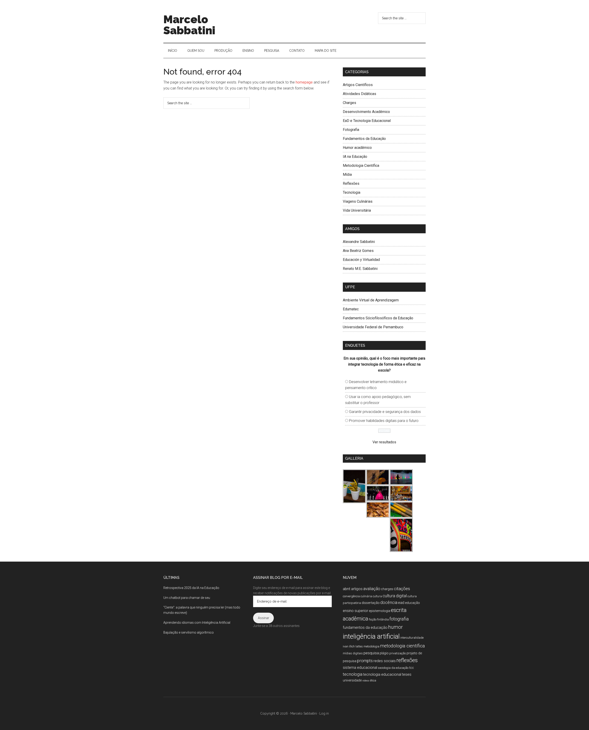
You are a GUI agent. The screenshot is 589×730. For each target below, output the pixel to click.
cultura (377, 596)
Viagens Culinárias (357, 201)
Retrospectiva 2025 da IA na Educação (191, 588)
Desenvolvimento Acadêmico (366, 112)
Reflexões (351, 183)
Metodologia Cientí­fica (361, 165)
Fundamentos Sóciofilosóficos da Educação (378, 318)
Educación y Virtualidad (361, 259)
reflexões (407, 660)
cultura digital (395, 595)
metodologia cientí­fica (402, 646)
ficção (372, 619)
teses (406, 674)
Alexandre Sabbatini (359, 241)
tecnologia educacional (382, 674)
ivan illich (349, 646)
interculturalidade (412, 637)
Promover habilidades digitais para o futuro (384, 420)
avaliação (371, 588)
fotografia (399, 619)
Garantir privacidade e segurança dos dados (385, 412)
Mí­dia (347, 174)
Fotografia (351, 129)
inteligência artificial (371, 636)
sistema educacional (360, 667)
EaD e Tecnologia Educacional (367, 120)
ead (401, 602)
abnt (346, 588)
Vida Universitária (357, 210)
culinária (366, 596)
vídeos (365, 680)
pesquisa (371, 653)
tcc (411, 668)
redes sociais (384, 661)
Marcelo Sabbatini (189, 25)
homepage (304, 82)
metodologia (371, 646)
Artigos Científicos (358, 85)
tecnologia (352, 674)
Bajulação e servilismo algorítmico (188, 632)
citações (402, 588)
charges (387, 589)
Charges (349, 103)
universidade (352, 680)
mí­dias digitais (353, 653)
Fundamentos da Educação (364, 138)
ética (373, 680)
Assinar (263, 618)
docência (388, 602)
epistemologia (379, 611)
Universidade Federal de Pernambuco (373, 327)
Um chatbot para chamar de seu (186, 598)
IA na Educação (355, 156)
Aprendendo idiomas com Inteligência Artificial (196, 622)
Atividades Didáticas (359, 94)
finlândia (383, 619)
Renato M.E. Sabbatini (360, 268)
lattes (359, 646)
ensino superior (355, 611)
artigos (357, 589)
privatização (397, 653)
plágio (384, 653)
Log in (324, 713)
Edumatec (351, 309)
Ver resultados (384, 442)
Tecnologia (351, 192)
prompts (365, 660)
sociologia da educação (393, 667)
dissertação (371, 603)
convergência (351, 596)
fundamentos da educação (365, 627)
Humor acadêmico (357, 147)
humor (395, 627)
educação (412, 603)
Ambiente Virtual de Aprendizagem (371, 300)
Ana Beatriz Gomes (358, 250)
